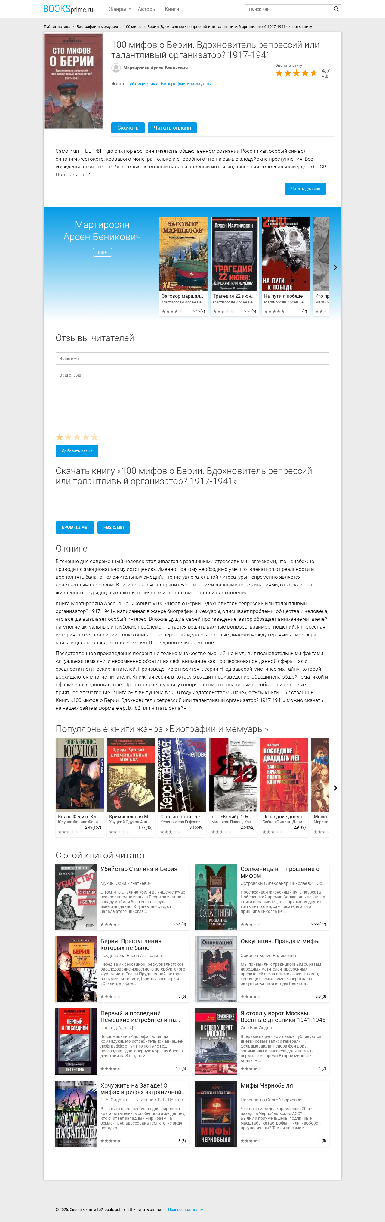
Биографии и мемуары (186, 84)
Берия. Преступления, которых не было (131, 944)
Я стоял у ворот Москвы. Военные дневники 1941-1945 (283, 1016)
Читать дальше (305, 188)
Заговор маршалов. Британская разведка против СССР (183, 296)
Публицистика (142, 84)
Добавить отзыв (77, 450)
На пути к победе (283, 296)
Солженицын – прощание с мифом (280, 872)
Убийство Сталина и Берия (138, 869)
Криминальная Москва (130, 819)
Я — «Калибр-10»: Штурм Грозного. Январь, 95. (233, 819)
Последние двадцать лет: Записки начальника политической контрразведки (284, 819)
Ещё (102, 252)
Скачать (128, 128)
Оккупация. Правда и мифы (280, 941)
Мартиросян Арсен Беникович (155, 68)
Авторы (147, 9)
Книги (172, 9)
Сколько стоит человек (182, 819)
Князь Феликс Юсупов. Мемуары (79, 819)
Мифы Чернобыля (267, 1085)
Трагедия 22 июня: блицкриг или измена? (234, 296)
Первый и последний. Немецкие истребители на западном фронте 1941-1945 (140, 1016)
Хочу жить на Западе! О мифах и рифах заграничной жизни (141, 1089)
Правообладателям (186, 1209)
